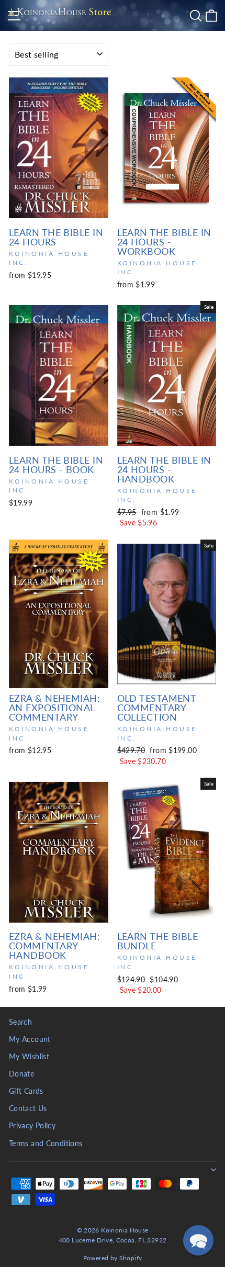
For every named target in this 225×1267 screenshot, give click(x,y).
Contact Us (28, 1108)
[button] (198, 1240)
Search (20, 1022)
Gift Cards (26, 1091)
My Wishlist (29, 1056)
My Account (30, 1039)
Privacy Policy (32, 1126)
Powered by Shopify (112, 1258)
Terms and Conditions (45, 1143)
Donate (21, 1074)
